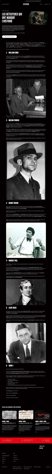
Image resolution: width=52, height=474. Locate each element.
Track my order (15, 459)
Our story (3, 457)
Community (4, 459)
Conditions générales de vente (17, 468)
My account (15, 457)
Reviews (3, 461)
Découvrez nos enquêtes (9, 36)
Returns (14, 461)
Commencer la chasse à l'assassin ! (12, 397)
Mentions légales (26, 468)
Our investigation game (5, 455)
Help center (15, 455)
